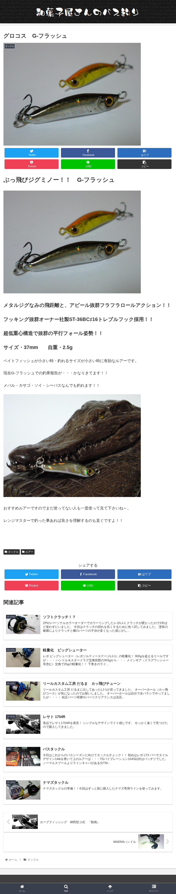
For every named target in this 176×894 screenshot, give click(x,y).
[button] (163, 556)
